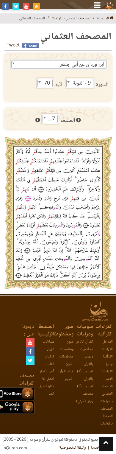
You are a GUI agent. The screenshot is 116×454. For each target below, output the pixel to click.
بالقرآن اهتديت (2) (85, 383)
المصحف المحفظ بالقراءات (106, 416)
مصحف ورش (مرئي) (84, 398)
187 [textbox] (50, 119)
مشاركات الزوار (48, 345)
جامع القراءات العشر (107, 371)
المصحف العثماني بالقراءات (71, 18)
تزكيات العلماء (49, 360)
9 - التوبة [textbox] (82, 83)
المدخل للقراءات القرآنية (107, 349)
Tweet (13, 45)
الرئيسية (103, 18)
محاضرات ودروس (86, 353)
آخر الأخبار (47, 372)
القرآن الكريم (84, 342)
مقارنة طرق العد (46, 390)
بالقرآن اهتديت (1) (85, 368)
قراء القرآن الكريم (66, 375)
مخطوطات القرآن (66, 360)
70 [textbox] (47, 83)
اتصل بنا (48, 379)
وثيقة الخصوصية (72, 447)
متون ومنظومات (66, 345)
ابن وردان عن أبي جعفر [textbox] (82, 64)
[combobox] (59, 64)
